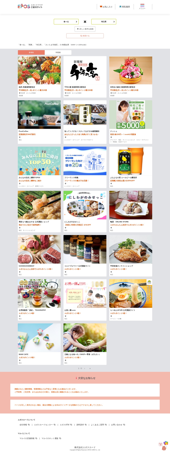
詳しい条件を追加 (86, 29)
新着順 (31, 52)
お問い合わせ (117, 425)
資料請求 (80, 425)
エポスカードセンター (43, 425)
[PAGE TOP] (163, 444)
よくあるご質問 (98, 425)
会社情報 (24, 425)
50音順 (58, 52)
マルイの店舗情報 (27, 438)
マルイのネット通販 (50, 438)
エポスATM (65, 425)
